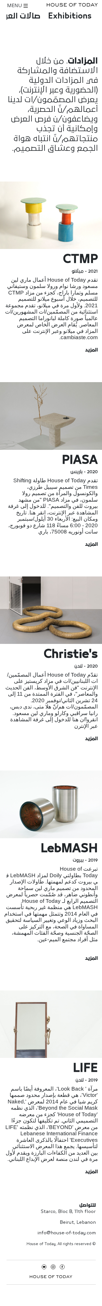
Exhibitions (70, 16)
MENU (15, 6)
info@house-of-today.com (66, 1233)
